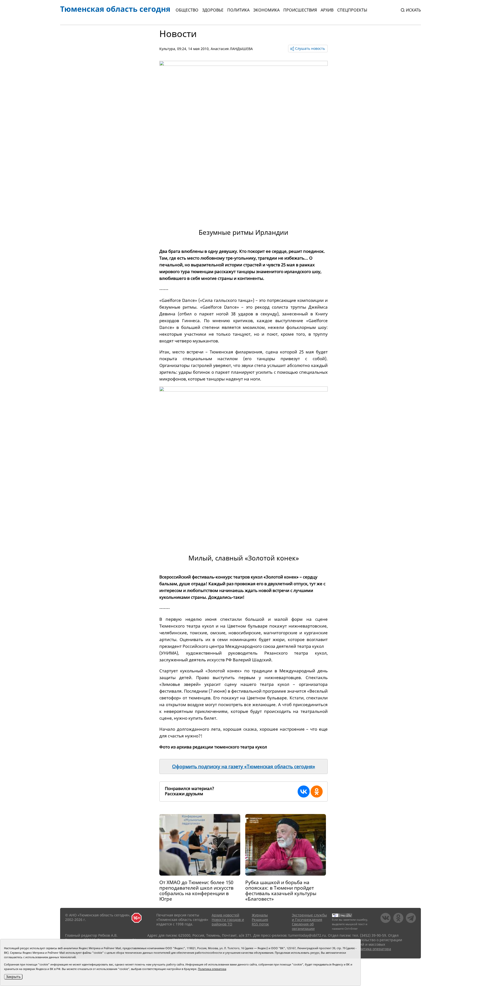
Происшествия (300, 10)
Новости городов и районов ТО (228, 921)
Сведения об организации (303, 926)
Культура (167, 48)
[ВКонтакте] (304, 791)
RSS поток (260, 924)
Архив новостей (225, 915)
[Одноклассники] (317, 791)
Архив (327, 10)
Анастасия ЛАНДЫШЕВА (232, 48)
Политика (238, 10)
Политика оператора (373, 948)
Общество (187, 10)
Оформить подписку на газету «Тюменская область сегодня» (243, 766)
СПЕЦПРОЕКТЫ (352, 10)
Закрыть (13, 976)
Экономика (266, 10)
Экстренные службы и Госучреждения (309, 917)
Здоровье (212, 10)
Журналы (260, 915)
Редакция (260, 919)
